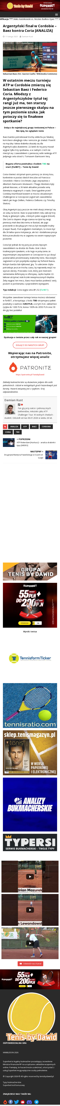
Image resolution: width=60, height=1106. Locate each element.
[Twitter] (16, 1103)
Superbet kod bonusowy (14, 1085)
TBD (18, 432)
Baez (34, 426)
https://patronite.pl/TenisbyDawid (30, 374)
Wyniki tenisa (30, 631)
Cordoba (46, 426)
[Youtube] (23, 1103)
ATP (25, 426)
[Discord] (29, 1103)
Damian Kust (27, 36)
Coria (8, 432)
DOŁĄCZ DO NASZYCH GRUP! (30, 345)
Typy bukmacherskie (12, 1082)
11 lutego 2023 (11, 36)
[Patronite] (5, 1103)
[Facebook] (11, 1103)
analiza (14, 426)
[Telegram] (36, 1103)
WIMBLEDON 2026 (10, 1052)
